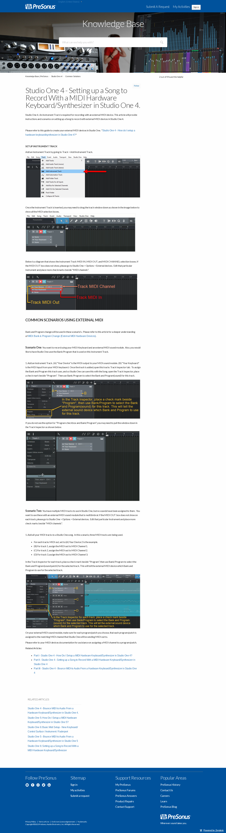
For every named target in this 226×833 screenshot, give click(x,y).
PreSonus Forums (125, 790)
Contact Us (166, 790)
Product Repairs (124, 801)
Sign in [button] (196, 7)
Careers (165, 795)
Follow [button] (136, 86)
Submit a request (158, 6)
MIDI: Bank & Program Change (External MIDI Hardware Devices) (62, 336)
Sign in (74, 784)
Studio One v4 (56, 76)
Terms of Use (44, 822)
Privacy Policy (30, 822)
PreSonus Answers (126, 795)
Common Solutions (73, 76)
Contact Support (124, 806)
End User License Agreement (63, 822)
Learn (163, 801)
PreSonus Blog (168, 806)
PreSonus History (170, 784)
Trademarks (82, 822)
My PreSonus (123, 784)
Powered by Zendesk (213, 830)
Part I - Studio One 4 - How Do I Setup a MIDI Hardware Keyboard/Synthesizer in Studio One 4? (83, 655)
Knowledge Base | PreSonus (36, 76)
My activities (181, 6)
